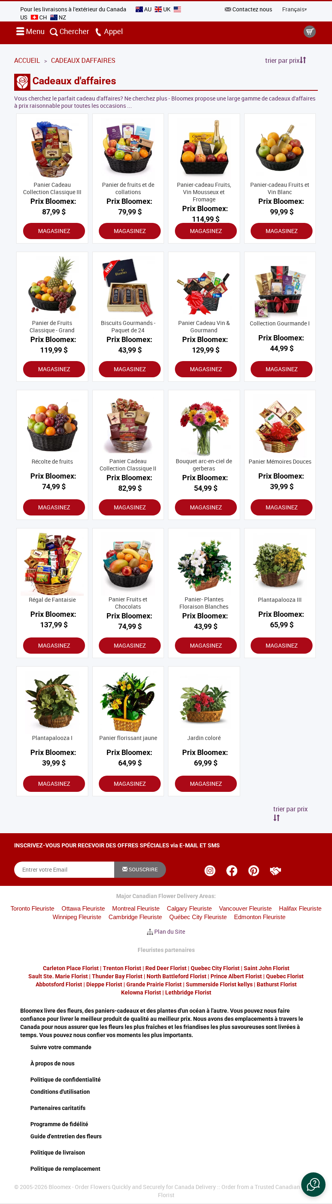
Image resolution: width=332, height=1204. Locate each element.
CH (43, 17)
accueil (27, 60)
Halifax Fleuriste (300, 908)
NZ (61, 17)
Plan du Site (169, 931)
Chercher (73, 31)
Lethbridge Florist (188, 992)
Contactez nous (252, 9)
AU (148, 9)
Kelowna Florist (141, 992)
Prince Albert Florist (236, 976)
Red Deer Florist (166, 968)
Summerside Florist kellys (219, 984)
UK (167, 9)
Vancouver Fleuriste (245, 908)
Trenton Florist (122, 968)
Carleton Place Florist (71, 968)
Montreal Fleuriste (136, 908)
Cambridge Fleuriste (135, 916)
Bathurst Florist (277, 984)
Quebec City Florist (215, 968)
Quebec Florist (285, 976)
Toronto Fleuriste (32, 908)
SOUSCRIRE (143, 869)
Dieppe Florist (104, 984)
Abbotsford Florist (59, 984)
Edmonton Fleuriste (259, 916)
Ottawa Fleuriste (83, 908)
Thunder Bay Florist (117, 976)
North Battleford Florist (176, 976)
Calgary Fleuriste (189, 908)
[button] (313, 1184)
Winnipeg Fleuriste (77, 916)
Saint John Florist (266, 968)
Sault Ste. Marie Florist (58, 976)
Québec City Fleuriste (198, 916)
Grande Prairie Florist (154, 984)
